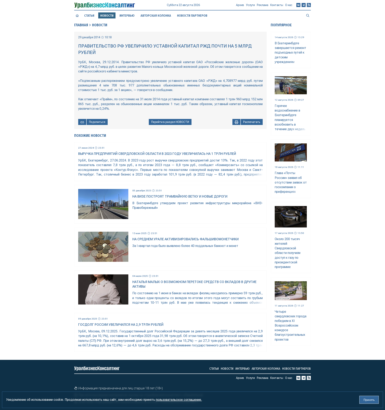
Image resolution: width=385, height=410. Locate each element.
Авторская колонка (156, 15)
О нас (288, 5)
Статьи (89, 15)
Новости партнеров (192, 15)
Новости (99, 25)
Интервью (127, 15)
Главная (81, 25)
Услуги (250, 5)
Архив (240, 5)
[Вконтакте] (298, 5)
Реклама (262, 5)
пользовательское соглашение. (179, 400)
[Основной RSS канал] (309, 5)
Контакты (276, 5)
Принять (369, 399)
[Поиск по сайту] (308, 15)
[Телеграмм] (304, 5)
